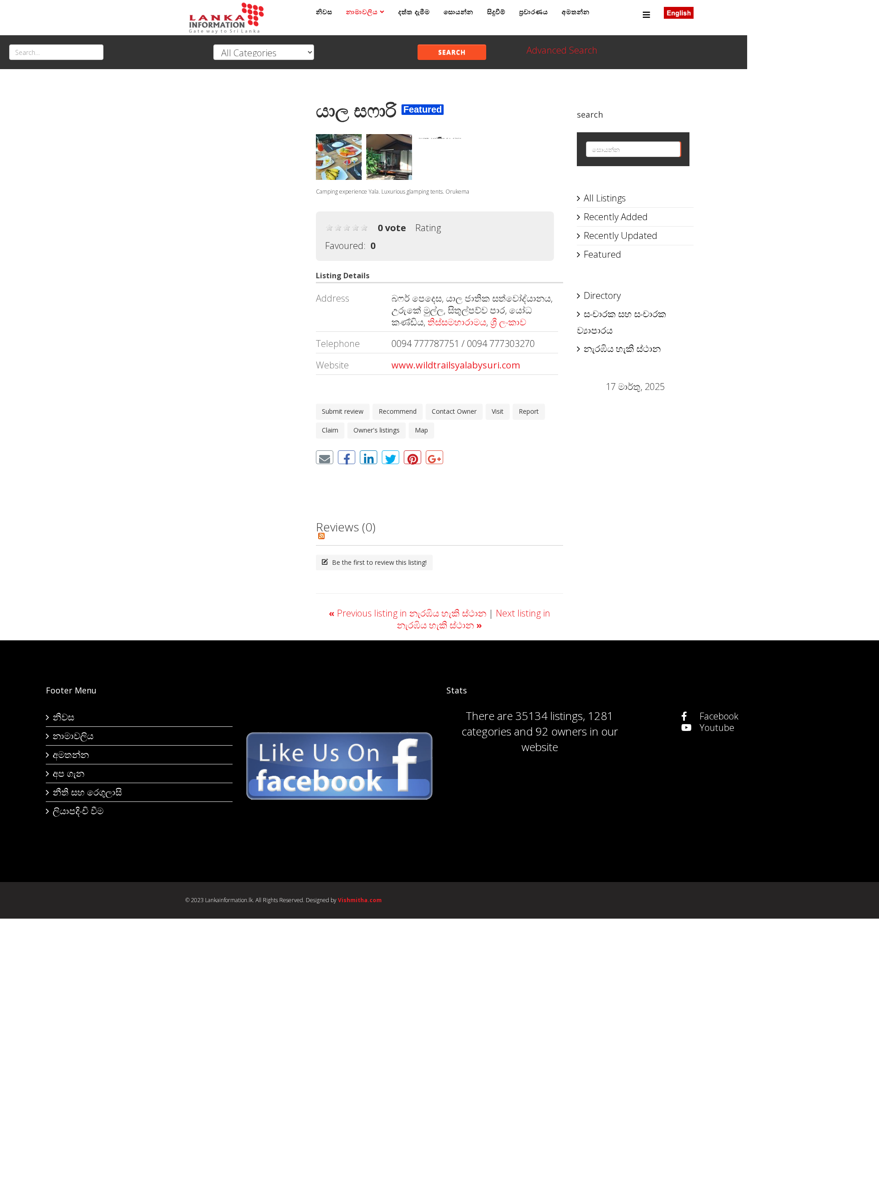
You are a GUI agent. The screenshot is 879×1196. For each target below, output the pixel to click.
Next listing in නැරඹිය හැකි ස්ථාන (473, 619)
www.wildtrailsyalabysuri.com (455, 365)
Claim (330, 430)
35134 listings (549, 715)
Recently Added (616, 217)
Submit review (343, 411)
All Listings (605, 198)
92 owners (561, 731)
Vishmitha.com (360, 900)
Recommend (398, 411)
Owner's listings (376, 430)
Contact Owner (454, 411)
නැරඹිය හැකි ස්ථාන (622, 348)
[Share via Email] (324, 457)
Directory (602, 295)
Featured (602, 254)
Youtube (715, 727)
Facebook (717, 716)
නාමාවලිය (362, 11)
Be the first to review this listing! (378, 562)
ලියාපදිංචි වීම (78, 811)
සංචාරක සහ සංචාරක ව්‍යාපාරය (621, 322)
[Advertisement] (243, 224)
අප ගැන (68, 773)
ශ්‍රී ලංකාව (508, 322)
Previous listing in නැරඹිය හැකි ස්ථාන (408, 613)
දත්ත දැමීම (414, 11)
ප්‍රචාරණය (533, 11)
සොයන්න (458, 11)
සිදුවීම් (496, 11)
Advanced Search (561, 50)
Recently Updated (620, 235)
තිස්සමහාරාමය (457, 322)
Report (529, 411)
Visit (498, 411)
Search (452, 52)
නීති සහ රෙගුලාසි (87, 792)
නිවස (324, 11)
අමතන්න (576, 11)
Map (421, 430)
